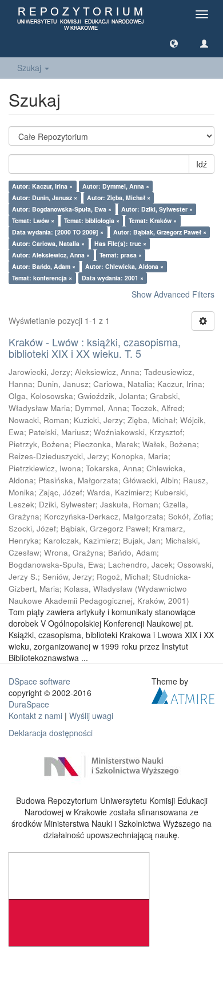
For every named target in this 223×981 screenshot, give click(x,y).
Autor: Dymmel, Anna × (115, 186)
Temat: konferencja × (42, 277)
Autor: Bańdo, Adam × (43, 266)
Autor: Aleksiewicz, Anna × (51, 255)
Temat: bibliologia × (92, 220)
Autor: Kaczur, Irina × (42, 186)
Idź (201, 164)
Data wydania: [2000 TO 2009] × (57, 232)
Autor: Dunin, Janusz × (44, 197)
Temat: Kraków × (153, 220)
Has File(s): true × (120, 243)
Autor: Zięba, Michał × (118, 197)
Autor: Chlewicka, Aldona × (124, 266)
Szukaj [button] (30, 67)
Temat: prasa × (120, 255)
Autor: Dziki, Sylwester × (157, 209)
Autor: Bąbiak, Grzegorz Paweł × (159, 232)
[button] (174, 43)
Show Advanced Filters (173, 294)
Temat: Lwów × (33, 220)
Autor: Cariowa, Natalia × (48, 243)
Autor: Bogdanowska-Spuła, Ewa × (62, 209)
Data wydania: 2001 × (113, 277)
